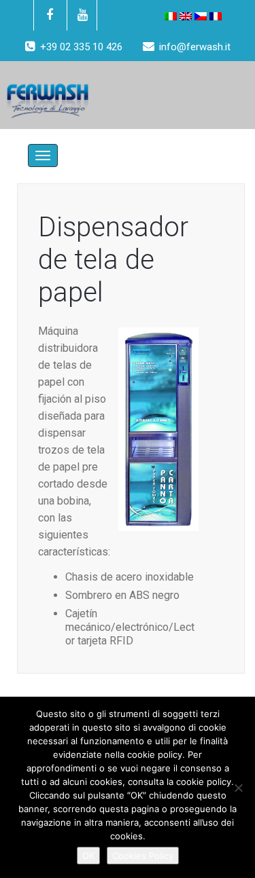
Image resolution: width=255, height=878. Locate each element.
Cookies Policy (142, 855)
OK (88, 855)
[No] (238, 787)
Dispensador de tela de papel (113, 259)
